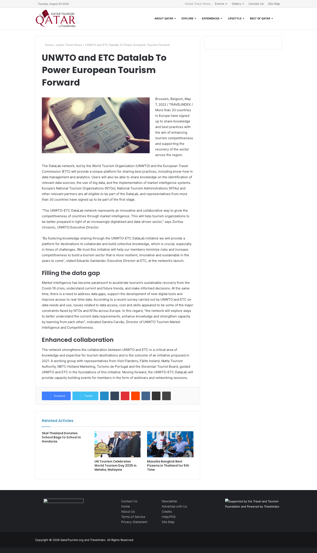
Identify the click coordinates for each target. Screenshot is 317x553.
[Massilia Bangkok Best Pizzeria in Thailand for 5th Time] (170, 444)
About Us (128, 511)
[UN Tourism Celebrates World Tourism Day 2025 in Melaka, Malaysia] (117, 444)
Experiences (211, 18)
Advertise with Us (174, 506)
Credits (167, 511)
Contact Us (256, 3)
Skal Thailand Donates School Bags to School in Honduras (61, 437)
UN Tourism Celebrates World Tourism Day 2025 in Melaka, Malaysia (115, 465)
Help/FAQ (169, 517)
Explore (187, 18)
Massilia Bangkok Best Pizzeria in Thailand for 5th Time (168, 465)
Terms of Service (133, 517)
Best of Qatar (260, 18)
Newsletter (169, 501)
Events (219, 3)
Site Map (274, 3)
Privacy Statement (134, 522)
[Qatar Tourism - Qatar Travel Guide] (55, 18)
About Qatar (163, 18)
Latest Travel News (69, 45)
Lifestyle (235, 18)
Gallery (236, 3)
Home (48, 45)
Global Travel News (198, 3)
